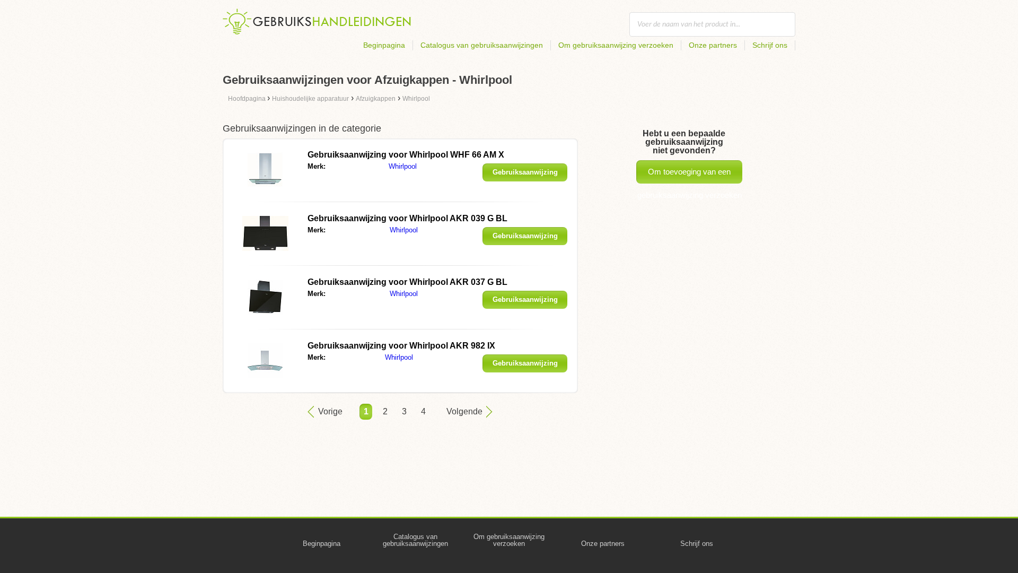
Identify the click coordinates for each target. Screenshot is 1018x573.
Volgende (464, 411)
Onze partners (713, 45)
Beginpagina (384, 45)
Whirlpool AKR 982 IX (401, 345)
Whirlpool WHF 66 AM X (406, 154)
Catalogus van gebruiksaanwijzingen (481, 45)
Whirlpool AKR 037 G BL (407, 281)
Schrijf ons (769, 45)
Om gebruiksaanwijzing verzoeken (615, 45)
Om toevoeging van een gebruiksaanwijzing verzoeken (689, 175)
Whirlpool (403, 166)
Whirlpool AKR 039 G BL (407, 218)
